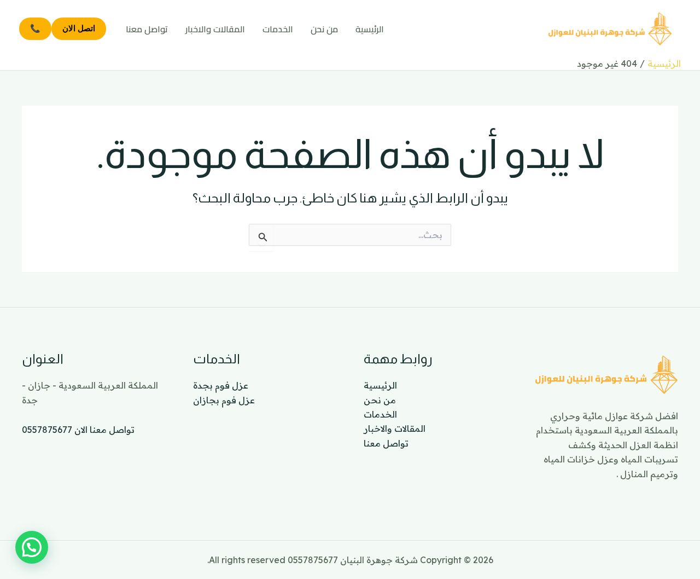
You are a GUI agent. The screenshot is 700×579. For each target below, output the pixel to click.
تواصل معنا (147, 29)
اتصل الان (78, 28)
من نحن (324, 29)
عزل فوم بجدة (220, 385)
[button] (31, 547)
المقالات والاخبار (215, 29)
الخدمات (277, 29)
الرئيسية (369, 29)
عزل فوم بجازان (224, 400)
